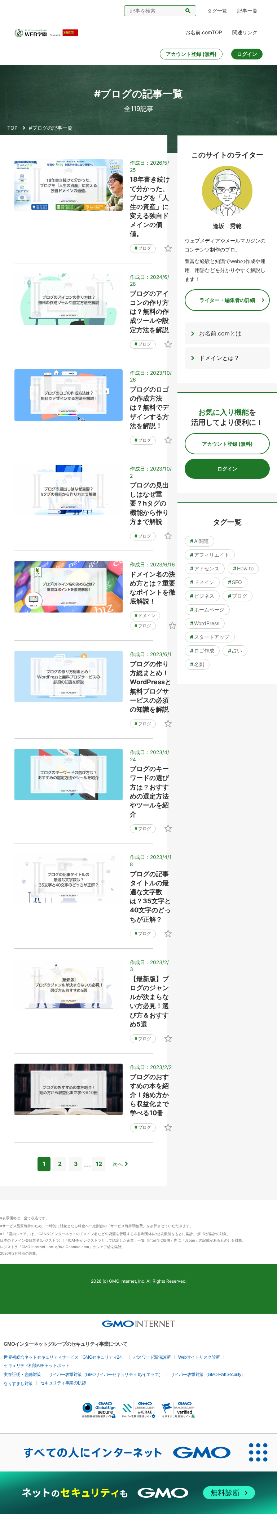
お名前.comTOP (203, 32)
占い (235, 650)
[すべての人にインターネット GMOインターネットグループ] (119, 1452)
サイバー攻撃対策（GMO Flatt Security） (208, 1374)
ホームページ (207, 609)
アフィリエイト (209, 555)
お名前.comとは (220, 333)
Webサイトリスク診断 (199, 1357)
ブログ (143, 248)
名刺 (197, 664)
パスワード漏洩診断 (152, 1357)
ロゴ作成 (202, 650)
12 (99, 1163)
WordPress (204, 623)
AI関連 (199, 541)
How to (243, 568)
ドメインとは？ (219, 357)
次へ (118, 1164)
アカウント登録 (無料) (191, 54)
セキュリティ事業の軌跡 (63, 1382)
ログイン (247, 54)
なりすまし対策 (18, 1383)
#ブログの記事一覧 (50, 128)
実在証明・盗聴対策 (22, 1374)
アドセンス (204, 568)
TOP (12, 128)
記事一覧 (247, 11)
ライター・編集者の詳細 (227, 300)
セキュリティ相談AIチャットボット (37, 1365)
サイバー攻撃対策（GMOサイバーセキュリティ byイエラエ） (106, 1374)
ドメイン (145, 615)
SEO (235, 582)
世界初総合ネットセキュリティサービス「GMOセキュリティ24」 (65, 1357)
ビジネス (202, 596)
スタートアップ (209, 637)
